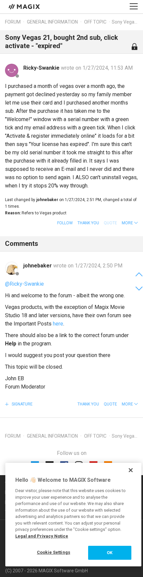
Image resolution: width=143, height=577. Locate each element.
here (58, 324)
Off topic (95, 22)
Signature (22, 404)
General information (52, 22)
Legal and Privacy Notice (41, 536)
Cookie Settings (53, 552)
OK (109, 552)
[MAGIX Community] (25, 6)
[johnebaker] (11, 268)
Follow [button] (65, 223)
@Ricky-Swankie (24, 284)
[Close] (130, 470)
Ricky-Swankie (42, 68)
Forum (13, 22)
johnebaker (38, 265)
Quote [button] (110, 404)
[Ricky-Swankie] (11, 70)
